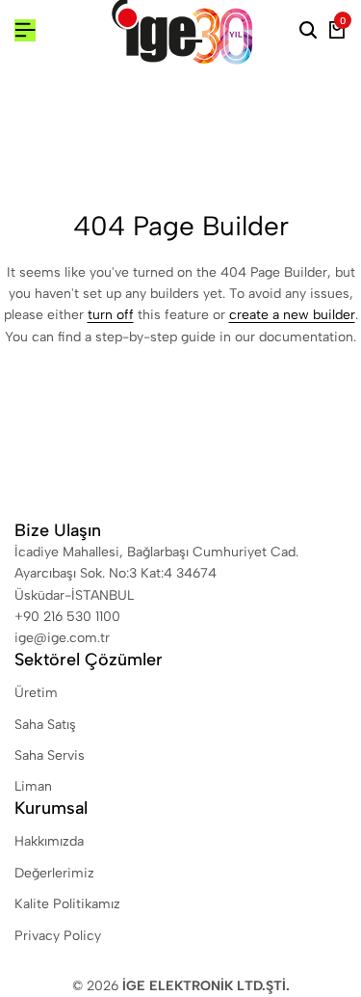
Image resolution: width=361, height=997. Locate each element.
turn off (111, 315)
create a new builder (292, 315)
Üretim (36, 693)
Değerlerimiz (54, 873)
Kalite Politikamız (67, 904)
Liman (33, 786)
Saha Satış (45, 724)
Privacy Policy (57, 936)
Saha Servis (49, 755)
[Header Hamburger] (25, 30)
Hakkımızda (49, 841)
